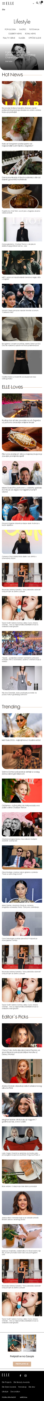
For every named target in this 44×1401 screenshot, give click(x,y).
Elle (3, 10)
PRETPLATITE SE (22, 1364)
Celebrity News (15, 34)
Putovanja (34, 29)
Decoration (15, 1392)
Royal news (30, 34)
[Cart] (40, 3)
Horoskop (22, 1387)
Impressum (23, 1397)
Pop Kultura (10, 29)
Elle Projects (6, 1382)
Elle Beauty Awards (22, 1382)
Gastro (22, 29)
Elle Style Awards (9, 1387)
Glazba (22, 38)
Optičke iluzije (35, 38)
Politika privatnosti (9, 1397)
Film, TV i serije (9, 38)
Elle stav (32, 1387)
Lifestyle (5, 1392)
